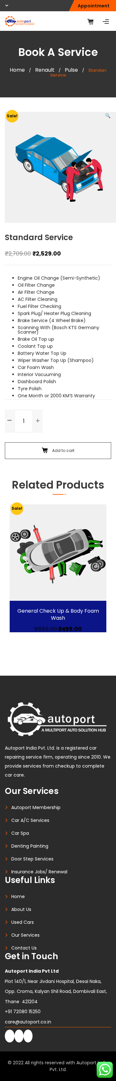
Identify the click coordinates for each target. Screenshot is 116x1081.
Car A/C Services (30, 820)
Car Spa (20, 833)
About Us (21, 909)
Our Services (25, 935)
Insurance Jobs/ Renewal (39, 872)
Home (17, 70)
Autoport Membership (36, 807)
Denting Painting (29, 846)
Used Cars (22, 922)
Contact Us (24, 948)
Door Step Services (32, 859)
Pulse (71, 70)
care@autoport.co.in (28, 1022)
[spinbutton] (24, 421)
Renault (44, 70)
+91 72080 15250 (23, 1011)
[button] (108, 115)
